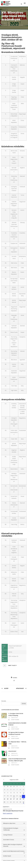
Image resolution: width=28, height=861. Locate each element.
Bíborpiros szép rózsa (15, 25)
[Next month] (24, 779)
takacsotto (14, 755)
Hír (22, 25)
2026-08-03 (14, 717)
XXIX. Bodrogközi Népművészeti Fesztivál (13, 810)
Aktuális (6, 25)
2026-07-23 (14, 727)
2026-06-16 (14, 746)
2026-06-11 (14, 762)
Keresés (3, 701)
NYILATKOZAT (12, 751)
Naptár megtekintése (7, 813)
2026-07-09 (14, 736)
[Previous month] (4, 779)
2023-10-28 (6, 23)
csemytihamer (15, 719)
